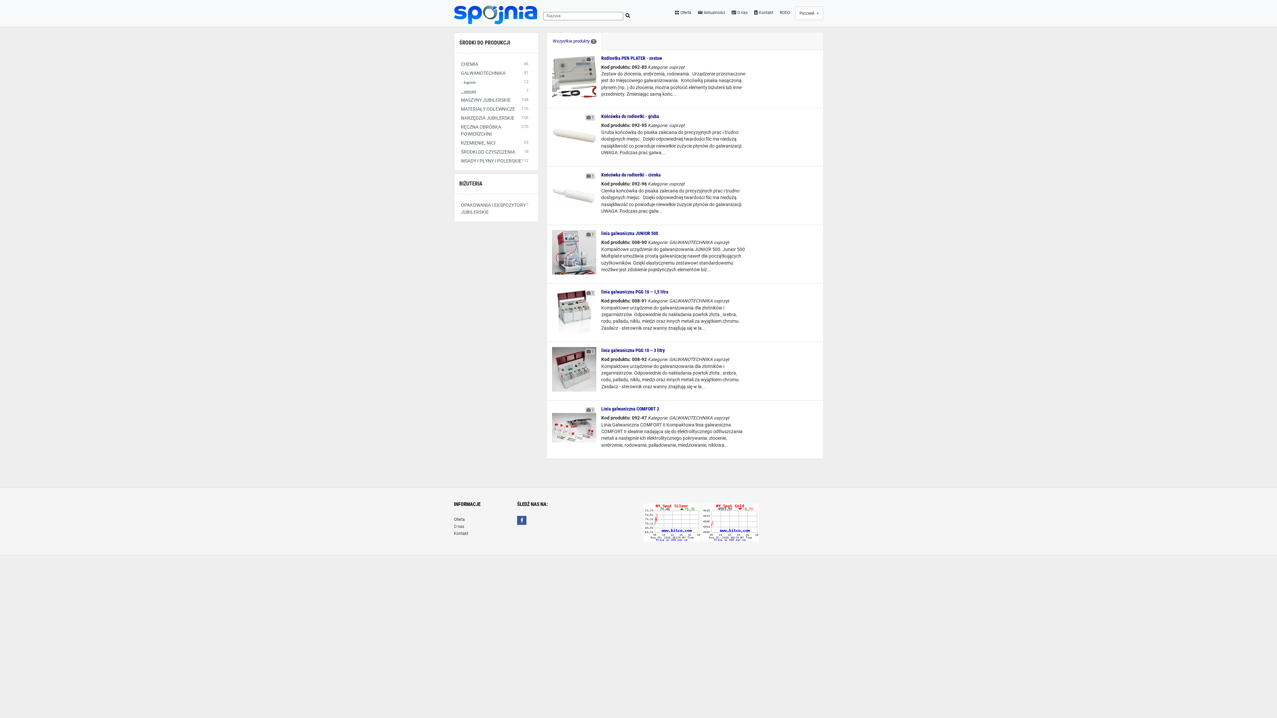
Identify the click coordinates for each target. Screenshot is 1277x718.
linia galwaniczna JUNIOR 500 (629, 233)
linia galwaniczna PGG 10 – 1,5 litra (634, 292)
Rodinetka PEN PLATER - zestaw (631, 58)
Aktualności (714, 12)
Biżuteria (471, 183)
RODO (785, 12)
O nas (742, 12)
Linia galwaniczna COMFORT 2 (630, 409)
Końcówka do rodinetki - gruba (630, 116)
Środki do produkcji (484, 43)
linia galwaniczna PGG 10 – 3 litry (633, 350)
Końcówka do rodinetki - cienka (631, 175)
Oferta (685, 12)
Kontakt (765, 12)
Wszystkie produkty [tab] (574, 41)
